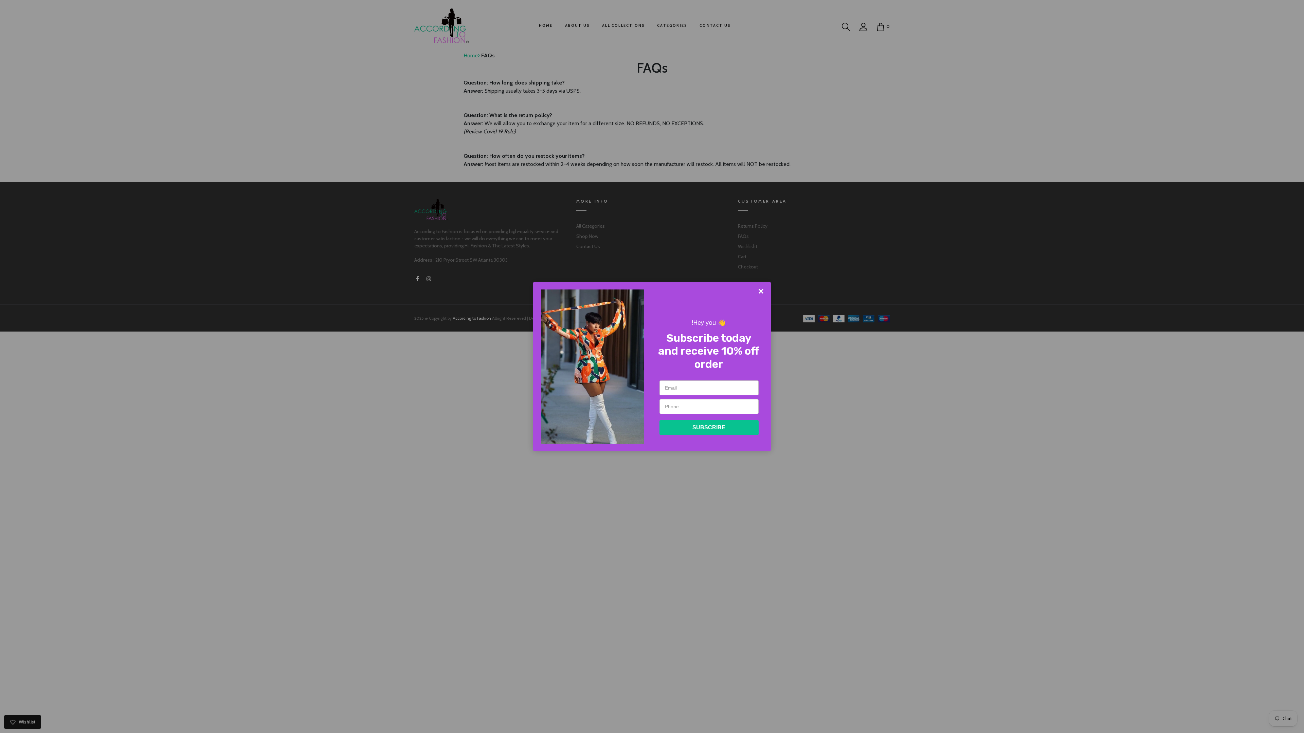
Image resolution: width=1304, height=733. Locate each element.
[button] (761, 291)
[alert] (652, 366)
